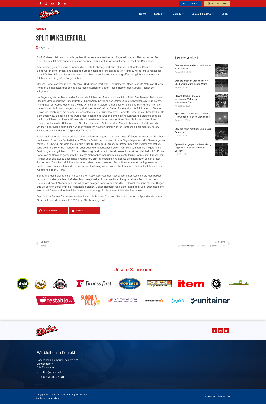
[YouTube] (52, 3)
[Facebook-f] (214, 330)
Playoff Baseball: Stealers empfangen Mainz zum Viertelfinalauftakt (187, 99)
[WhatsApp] (59, 4)
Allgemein (41, 28)
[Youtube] (226, 330)
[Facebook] (40, 4)
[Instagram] (46, 3)
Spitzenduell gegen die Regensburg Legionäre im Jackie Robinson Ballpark (193, 147)
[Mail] (65, 3)
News (142, 13)
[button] (52, 210)
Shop (225, 13)
